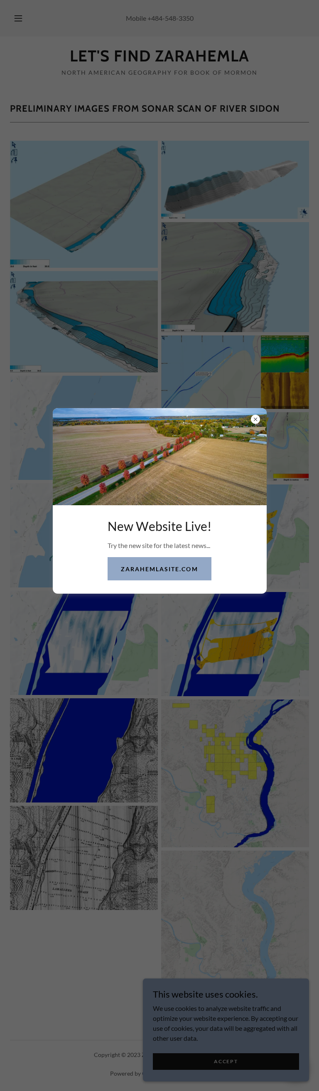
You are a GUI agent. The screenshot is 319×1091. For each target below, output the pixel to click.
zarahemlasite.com (159, 568)
